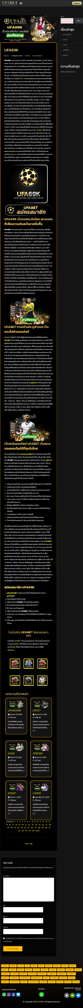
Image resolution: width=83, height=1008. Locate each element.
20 (23, 824)
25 (39, 824)
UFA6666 (69, 969)
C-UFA (20, 965)
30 (11, 827)
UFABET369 (52, 973)
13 (46, 821)
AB (7, 56)
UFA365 (5, 969)
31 (15, 827)
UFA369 (13, 969)
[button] (21, 3)
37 (35, 827)
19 (19, 824)
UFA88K (57, 965)
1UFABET (5, 965)
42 (19, 830)
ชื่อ (4, 905)
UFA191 (72, 965)
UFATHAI (52, 981)
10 (38, 821)
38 (39, 827)
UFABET (39, 130)
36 (32, 827)
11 (40, 821)
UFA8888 (5, 973)
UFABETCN (71, 973)
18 (16, 824)
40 (46, 827)
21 (26, 824)
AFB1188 (38, 753)
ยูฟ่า (48, 90)
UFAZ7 (36, 710)
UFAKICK (5, 981)
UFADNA (71, 977)
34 (25, 827)
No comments (37, 56)
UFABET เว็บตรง (25, 977)
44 (26, 830)
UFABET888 (62, 973)
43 (23, 830)
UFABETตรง (14, 977)
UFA (21, 78)
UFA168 (65, 965)
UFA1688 (61, 969)
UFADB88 (54, 977)
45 (30, 830)
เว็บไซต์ (5, 927)
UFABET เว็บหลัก (37, 977)
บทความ (27, 56)
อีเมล (5, 916)
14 (49, 821)
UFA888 (44, 969)
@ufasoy (11, 650)
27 (46, 824)
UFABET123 (32, 973)
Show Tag (28, 843)
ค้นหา (62, 16)
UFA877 (36, 969)
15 (7, 824)
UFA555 (20, 969)
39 (42, 827)
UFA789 (28, 969)
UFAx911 (68, 981)
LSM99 (37, 793)
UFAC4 (46, 977)
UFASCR (24, 981)
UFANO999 (14, 710)
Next (37, 830)
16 (10, 824)
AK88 (11, 753)
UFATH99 (43, 981)
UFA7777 (78, 969)
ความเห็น (6, 876)
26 (43, 824)
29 (8, 827)
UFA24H (49, 965)
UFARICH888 (14, 981)
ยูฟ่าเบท (13, 154)
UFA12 (41, 965)
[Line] (41, 994)
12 (43, 821)
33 (22, 827)
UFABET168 (42, 973)
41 (49, 827)
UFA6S (34, 965)
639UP (12, 793)
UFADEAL (63, 977)
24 (36, 824)
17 (13, 824)
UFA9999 (23, 973)
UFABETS (5, 977)
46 (33, 830)
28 (50, 824)
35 (28, 827)
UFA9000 (14, 973)
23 (33, 824)
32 (18, 827)
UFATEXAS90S (33, 981)
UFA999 (53, 969)
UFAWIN (60, 981)
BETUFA (13, 965)
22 (29, 824)
